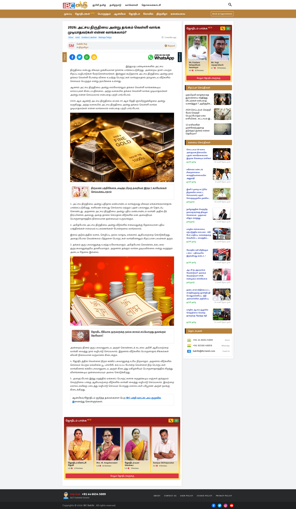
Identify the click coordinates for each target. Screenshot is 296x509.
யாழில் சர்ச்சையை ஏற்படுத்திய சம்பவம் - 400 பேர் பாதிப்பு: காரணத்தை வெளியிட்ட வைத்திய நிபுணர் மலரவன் (198, 234)
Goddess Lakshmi (89, 37)
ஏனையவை (178, 13)
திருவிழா (161, 13)
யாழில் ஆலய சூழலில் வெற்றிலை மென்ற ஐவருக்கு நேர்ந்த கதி (197, 313)
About (157, 496)
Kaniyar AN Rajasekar (163, 463)
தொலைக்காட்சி (151, 5)
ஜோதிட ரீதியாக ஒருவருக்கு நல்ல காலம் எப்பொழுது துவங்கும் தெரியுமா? (128, 333)
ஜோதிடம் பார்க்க (78, 420)
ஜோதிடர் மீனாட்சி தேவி (77, 464)
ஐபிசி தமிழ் (99, 5)
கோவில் (148, 13)
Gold (77, 37)
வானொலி (131, 5)
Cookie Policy (204, 496)
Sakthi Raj (81, 44)
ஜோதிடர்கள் (85, 13)
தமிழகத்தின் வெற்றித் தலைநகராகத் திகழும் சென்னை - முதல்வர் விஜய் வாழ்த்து (197, 213)
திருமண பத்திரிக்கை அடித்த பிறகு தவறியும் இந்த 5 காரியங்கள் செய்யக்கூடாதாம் (129, 189)
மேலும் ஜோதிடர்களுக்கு (122, 476)
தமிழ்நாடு (115, 5)
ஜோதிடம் (134, 13)
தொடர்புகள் (195, 331)
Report (171, 45)
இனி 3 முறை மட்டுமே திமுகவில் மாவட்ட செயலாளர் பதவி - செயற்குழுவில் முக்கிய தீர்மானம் (197, 194)
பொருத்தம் (104, 13)
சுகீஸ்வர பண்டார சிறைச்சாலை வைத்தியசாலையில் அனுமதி (196, 174)
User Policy (186, 496)
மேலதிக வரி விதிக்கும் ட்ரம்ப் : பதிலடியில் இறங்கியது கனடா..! (197, 253)
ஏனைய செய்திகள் (199, 142)
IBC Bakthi (88, 505)
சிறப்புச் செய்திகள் (199, 87)
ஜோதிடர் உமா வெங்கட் (132, 464)
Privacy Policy (224, 496)
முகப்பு (68, 13)
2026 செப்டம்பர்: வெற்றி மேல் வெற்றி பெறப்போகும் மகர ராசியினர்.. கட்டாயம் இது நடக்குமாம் (199, 114)
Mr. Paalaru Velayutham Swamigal (194, 65)
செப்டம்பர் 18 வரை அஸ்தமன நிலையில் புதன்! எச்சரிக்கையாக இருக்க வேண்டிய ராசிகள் (198, 154)
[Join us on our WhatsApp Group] (161, 57)
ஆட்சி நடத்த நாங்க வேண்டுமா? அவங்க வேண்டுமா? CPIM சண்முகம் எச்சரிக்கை (196, 274)
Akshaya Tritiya (105, 37)
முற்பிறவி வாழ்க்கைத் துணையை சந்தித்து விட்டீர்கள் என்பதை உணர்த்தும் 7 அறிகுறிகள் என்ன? (199, 99)
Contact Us (170, 496)
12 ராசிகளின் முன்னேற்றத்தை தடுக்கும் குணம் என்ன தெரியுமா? (198, 129)
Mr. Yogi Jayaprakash (217, 63)
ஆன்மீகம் (120, 13)
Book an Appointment (222, 14)
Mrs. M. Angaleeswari (106, 463)
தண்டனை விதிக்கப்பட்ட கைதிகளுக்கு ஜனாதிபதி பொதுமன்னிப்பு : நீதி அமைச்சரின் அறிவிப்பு (198, 294)
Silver (70, 37)
